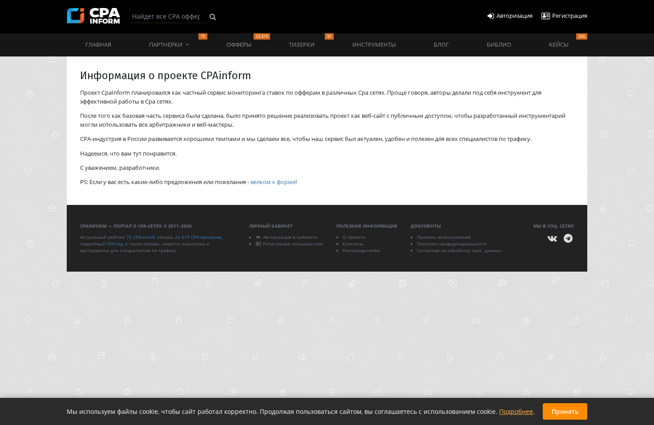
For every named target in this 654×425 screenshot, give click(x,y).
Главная (98, 44)
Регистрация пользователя (293, 244)
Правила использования (444, 237)
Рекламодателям (361, 250)
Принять (565, 411)
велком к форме (272, 182)
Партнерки (177, 40)
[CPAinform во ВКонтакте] (552, 238)
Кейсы (567, 40)
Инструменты (374, 44)
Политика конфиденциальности (451, 244)
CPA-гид (114, 244)
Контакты (353, 244)
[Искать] (213, 16)
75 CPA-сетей (140, 237)
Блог (441, 44)
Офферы (247, 40)
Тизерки (310, 40)
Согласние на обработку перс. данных (459, 250)
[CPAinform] (93, 16)
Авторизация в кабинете (290, 237)
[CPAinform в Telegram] (568, 238)
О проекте (354, 237)
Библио (499, 44)
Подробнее (516, 411)
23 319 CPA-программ (198, 237)
